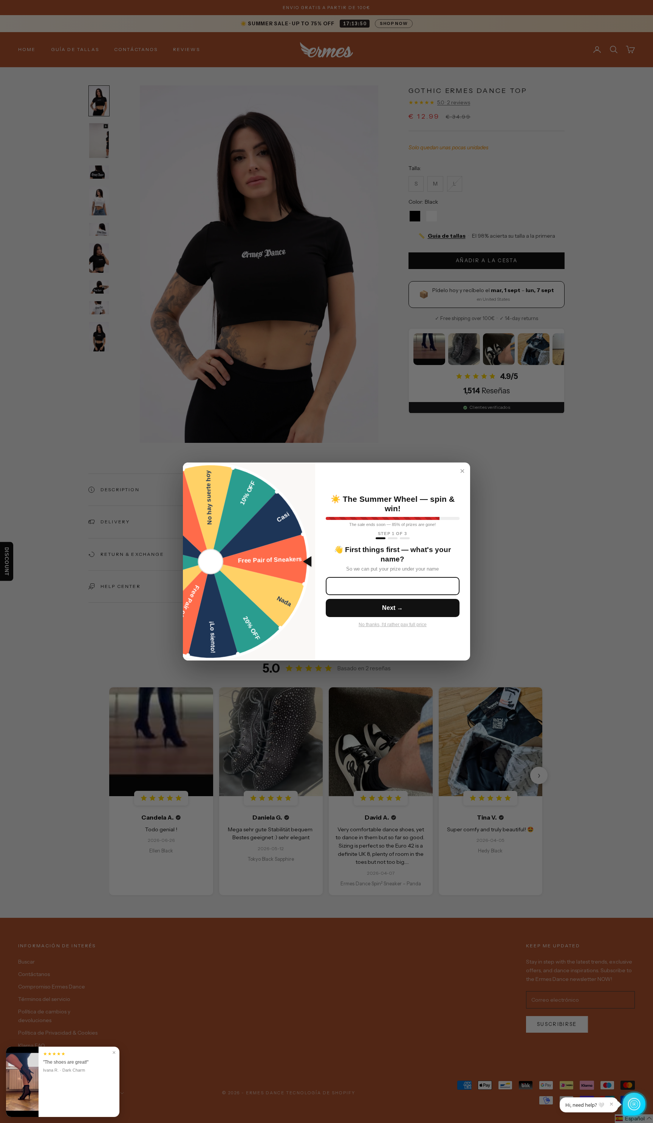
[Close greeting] (611, 1104)
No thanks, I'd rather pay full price (393, 624)
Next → (392, 608)
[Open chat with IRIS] (634, 1104)
